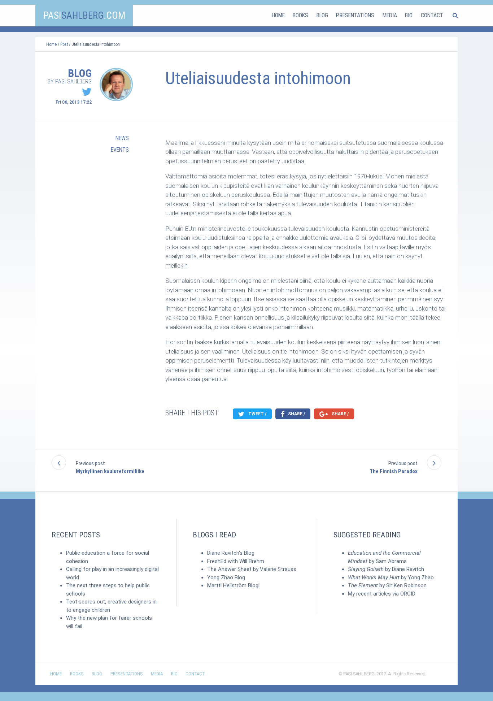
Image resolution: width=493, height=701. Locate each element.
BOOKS (300, 15)
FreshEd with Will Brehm (235, 561)
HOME (278, 15)
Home (51, 44)
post (64, 44)
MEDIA (390, 15)
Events (120, 149)
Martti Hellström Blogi (233, 585)
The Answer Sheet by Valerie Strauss (251, 569)
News (122, 138)
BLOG (322, 15)
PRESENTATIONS (355, 15)
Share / (296, 413)
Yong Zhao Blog (226, 577)
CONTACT (432, 15)
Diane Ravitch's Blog (230, 553)
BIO (409, 15)
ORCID (407, 593)
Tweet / (256, 413)
